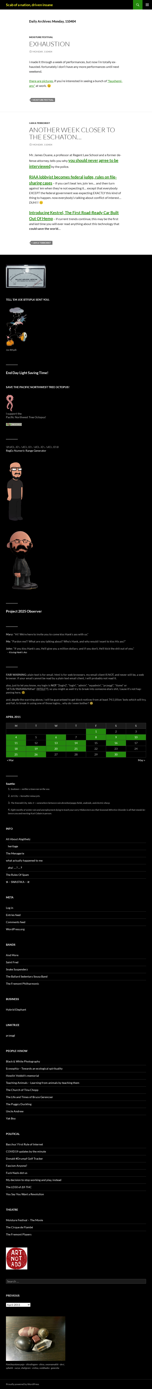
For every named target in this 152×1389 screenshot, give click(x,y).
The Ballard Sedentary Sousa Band (27, 976)
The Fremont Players (18, 1234)
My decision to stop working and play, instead (33, 1180)
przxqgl (10, 1035)
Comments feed (15, 922)
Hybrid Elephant (16, 1009)
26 (36, 754)
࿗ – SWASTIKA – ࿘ (17, 882)
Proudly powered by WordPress (22, 1384)
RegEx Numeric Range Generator (26, 450)
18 (16, 748)
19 (36, 748)
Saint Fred (12, 962)
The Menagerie (15, 853)
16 (116, 743)
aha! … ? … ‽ (15, 867)
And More (12, 955)
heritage (13, 846)
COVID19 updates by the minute (26, 1151)
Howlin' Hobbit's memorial (22, 1075)
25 (16, 754)
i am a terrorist (39, 123)
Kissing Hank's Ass (18, 652)
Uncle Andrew (15, 1111)
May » (141, 760)
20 (56, 748)
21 (76, 748)
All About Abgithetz (18, 839)
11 (16, 743)
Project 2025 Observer (24, 611)
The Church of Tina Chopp (22, 1090)
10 (136, 737)
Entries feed (13, 915)
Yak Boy (11, 1118)
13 (56, 743)
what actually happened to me (24, 860)
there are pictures (41, 81)
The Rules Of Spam (17, 874)
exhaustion (49, 44)
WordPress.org (15, 929)
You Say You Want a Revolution (25, 1194)
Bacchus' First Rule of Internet (24, 1144)
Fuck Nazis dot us (16, 1172)
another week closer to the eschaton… (72, 133)
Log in (9, 907)
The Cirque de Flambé (19, 1227)
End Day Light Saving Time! (27, 373)
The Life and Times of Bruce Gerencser (29, 1097)
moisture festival (41, 37)
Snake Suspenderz (17, 969)
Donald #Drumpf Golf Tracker (24, 1158)
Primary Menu (147, 5)
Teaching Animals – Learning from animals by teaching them (42, 1082)
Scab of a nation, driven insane (29, 5)
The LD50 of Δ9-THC (19, 1187)
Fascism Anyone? (16, 1165)
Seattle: (10, 783)
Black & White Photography (23, 1061)
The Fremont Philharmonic (22, 983)
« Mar (10, 760)
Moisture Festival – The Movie (24, 1220)
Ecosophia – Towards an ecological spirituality (34, 1068)
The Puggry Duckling (18, 1104)
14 (76, 743)
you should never (83, 160)
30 (116, 754)
